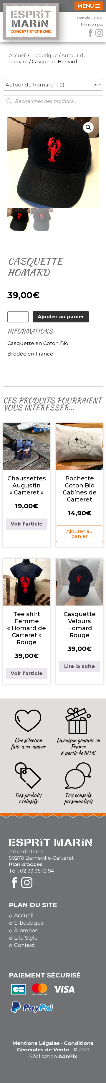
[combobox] (53, 85)
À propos (26, 930)
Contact (24, 945)
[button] (88, 127)
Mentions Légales (36, 1043)
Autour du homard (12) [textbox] (51, 85)
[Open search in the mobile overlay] (53, 101)
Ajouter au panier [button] (79, 533)
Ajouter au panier (61, 316)
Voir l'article (26, 524)
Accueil (17, 55)
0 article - (90, 18)
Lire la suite (79, 666)
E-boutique (44, 55)
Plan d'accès (26, 864)
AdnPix (67, 1056)
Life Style (26, 938)
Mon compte (92, 24)
